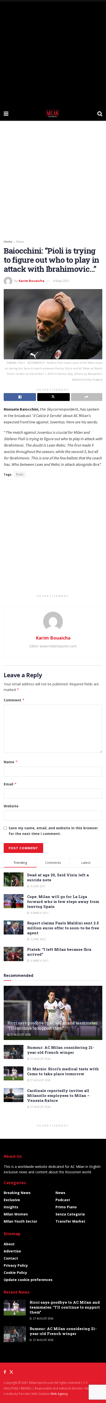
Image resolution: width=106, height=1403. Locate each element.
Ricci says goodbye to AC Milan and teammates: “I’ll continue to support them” (52, 1025)
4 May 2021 (61, 280)
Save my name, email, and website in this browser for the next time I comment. (53, 831)
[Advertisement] (53, 53)
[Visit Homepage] (53, 113)
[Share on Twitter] (53, 397)
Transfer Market (70, 1221)
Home (8, 242)
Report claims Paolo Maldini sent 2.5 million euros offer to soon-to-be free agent (63, 927)
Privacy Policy (16, 1265)
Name (11, 762)
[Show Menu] (6, 113)
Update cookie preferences (28, 1279)
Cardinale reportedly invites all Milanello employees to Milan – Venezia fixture (58, 1095)
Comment (14, 700)
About (9, 1244)
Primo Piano (66, 1207)
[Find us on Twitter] (11, 1372)
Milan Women (16, 1214)
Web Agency (59, 1394)
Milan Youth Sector (20, 1221)
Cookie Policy (15, 1272)
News (20, 242)
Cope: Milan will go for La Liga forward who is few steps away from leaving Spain (63, 901)
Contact (11, 1258)
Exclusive (12, 1199)
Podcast (62, 1199)
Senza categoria (70, 1214)
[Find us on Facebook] (5, 1372)
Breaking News (17, 1192)
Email (10, 784)
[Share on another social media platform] (86, 397)
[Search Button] (99, 113)
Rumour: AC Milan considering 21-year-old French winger (60, 1050)
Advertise (12, 1251)
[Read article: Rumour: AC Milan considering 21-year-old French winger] (13, 1052)
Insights (11, 1207)
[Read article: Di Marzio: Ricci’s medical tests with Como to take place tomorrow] (13, 1073)
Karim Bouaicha (31, 280)
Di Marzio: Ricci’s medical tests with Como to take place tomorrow (63, 1071)
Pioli (19, 474)
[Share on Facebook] (20, 397)
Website (11, 806)
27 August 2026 (20, 1034)
